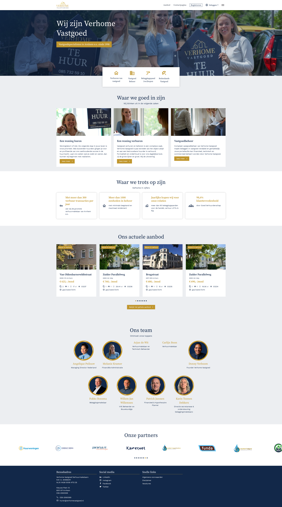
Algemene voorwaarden (152, 477)
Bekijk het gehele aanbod (140, 307)
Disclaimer (146, 480)
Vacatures (146, 484)
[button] (135, 300)
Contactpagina (179, 5)
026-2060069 (65, 497)
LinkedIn (106, 477)
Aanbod (166, 5)
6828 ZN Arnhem (66, 278)
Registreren (196, 5)
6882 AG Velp (108, 278)
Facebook (107, 484)
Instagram (107, 480)
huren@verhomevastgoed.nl (72, 501)
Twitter (106, 487)
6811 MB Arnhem (152, 278)
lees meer (66, 161)
